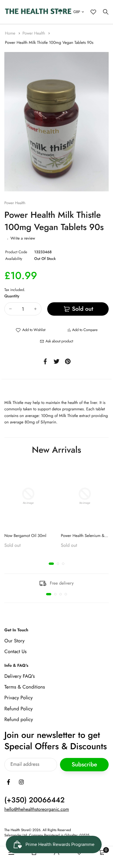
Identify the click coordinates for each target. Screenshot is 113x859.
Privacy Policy (18, 697)
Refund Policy (18, 708)
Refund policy (18, 719)
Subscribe (84, 764)
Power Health (34, 33)
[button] (51, 563)
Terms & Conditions (24, 687)
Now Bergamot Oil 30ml (25, 536)
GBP (76, 12)
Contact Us (15, 651)
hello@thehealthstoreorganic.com (36, 809)
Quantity (11, 296)
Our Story (14, 640)
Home (11, 33)
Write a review (22, 238)
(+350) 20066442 (34, 800)
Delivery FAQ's (19, 676)
